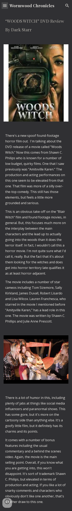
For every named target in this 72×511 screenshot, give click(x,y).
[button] (5, 5)
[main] (36, 25)
